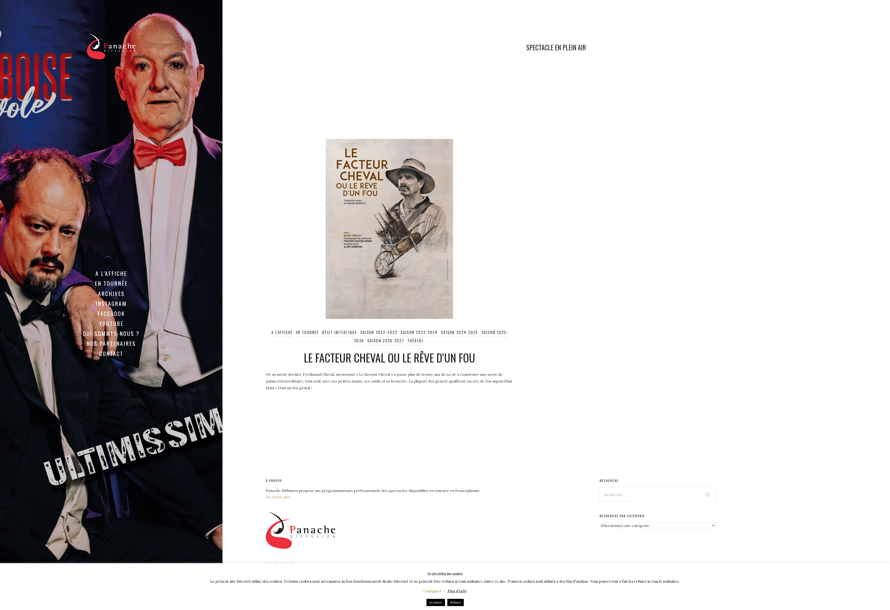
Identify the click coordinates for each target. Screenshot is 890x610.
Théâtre (415, 341)
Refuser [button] (455, 602)
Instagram (111, 303)
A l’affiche (111, 273)
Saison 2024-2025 (459, 332)
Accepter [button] (435, 602)
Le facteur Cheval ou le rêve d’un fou (389, 357)
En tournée (111, 283)
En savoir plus (278, 496)
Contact (111, 353)
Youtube (111, 323)
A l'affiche (281, 332)
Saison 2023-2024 (419, 332)
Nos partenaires (111, 343)
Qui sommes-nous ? (111, 333)
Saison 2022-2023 (378, 332)
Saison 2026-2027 (385, 341)
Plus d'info (457, 591)
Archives (111, 293)
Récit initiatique (339, 332)
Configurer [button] (432, 591)
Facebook (111, 313)
